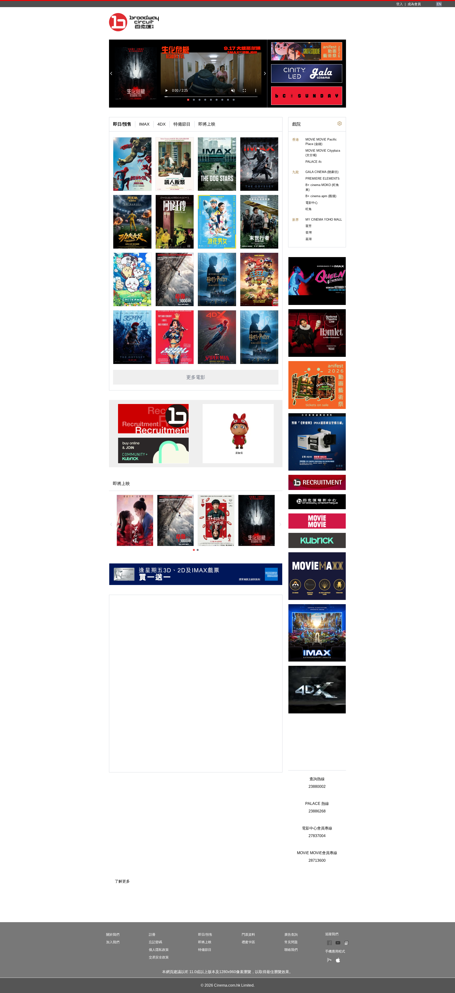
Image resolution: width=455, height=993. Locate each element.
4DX (161, 124)
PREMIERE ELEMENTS (322, 178)
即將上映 (206, 124)
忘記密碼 (155, 942)
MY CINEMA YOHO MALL (323, 219)
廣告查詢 (291, 934)
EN (439, 4)
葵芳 (308, 226)
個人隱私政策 (159, 950)
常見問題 (291, 942)
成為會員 (414, 4)
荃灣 (308, 232)
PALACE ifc (313, 161)
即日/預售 (122, 124)
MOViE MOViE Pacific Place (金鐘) (321, 142)
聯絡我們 (291, 950)
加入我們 (112, 942)
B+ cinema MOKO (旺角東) (322, 187)
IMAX (144, 124)
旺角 (308, 209)
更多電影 (195, 377)
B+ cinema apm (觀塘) (320, 196)
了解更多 (122, 881)
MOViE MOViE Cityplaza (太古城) (322, 153)
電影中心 (311, 202)
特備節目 (182, 124)
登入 (399, 4)
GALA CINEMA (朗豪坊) (321, 172)
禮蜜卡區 (248, 942)
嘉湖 (308, 239)
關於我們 (112, 934)
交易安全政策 (159, 957)
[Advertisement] (317, 739)
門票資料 (248, 934)
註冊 (152, 934)
